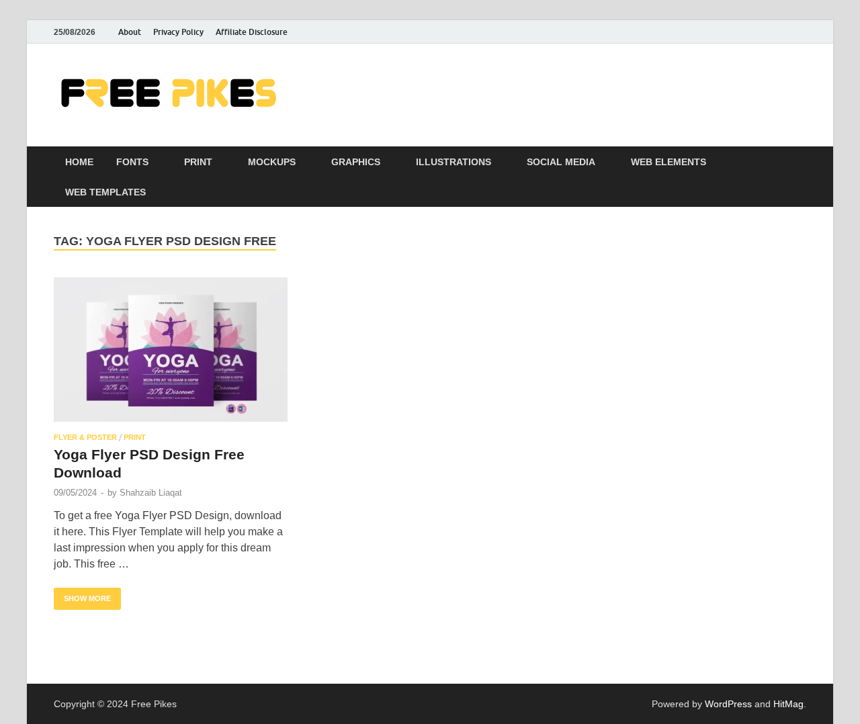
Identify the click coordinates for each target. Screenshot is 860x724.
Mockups (272, 161)
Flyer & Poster (85, 437)
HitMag (788, 703)
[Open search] (799, 162)
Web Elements (668, 161)
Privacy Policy (178, 32)
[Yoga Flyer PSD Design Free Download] (171, 349)
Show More (82, 595)
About (129, 32)
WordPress (728, 703)
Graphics (355, 161)
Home (79, 161)
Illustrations (453, 161)
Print (198, 161)
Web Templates (105, 192)
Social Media (561, 161)
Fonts (132, 161)
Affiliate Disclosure (252, 32)
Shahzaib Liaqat (151, 493)
